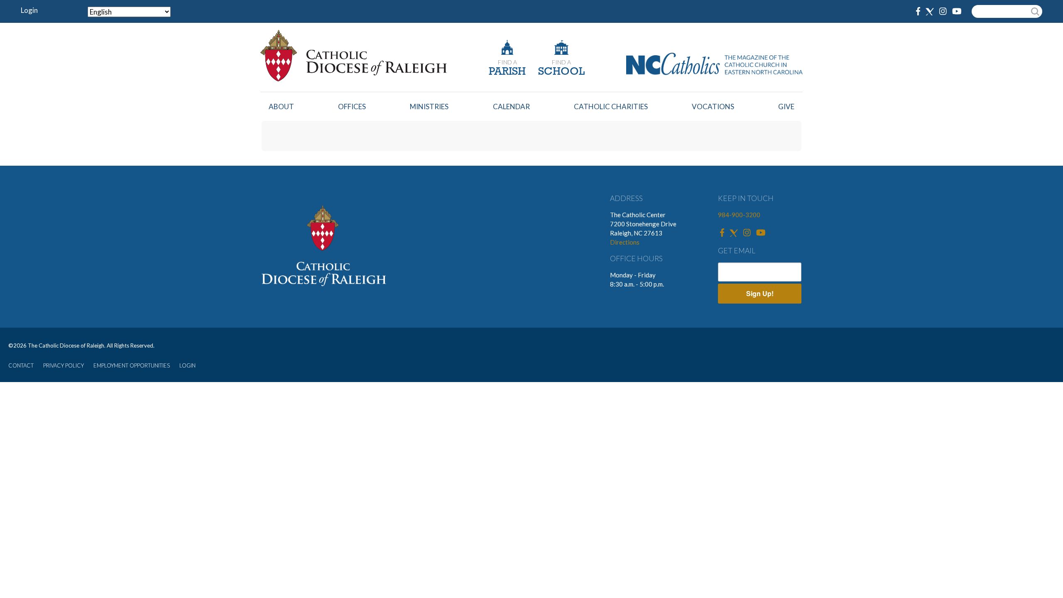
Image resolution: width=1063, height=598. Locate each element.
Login (29, 10)
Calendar (511, 106)
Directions (624, 242)
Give (786, 106)
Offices (352, 106)
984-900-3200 (739, 214)
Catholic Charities (611, 106)
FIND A (507, 62)
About (281, 106)
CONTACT (21, 365)
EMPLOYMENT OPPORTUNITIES (131, 365)
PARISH (507, 72)
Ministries (429, 106)
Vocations (713, 106)
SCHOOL (561, 72)
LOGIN (187, 365)
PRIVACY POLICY (63, 365)
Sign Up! (760, 293)
